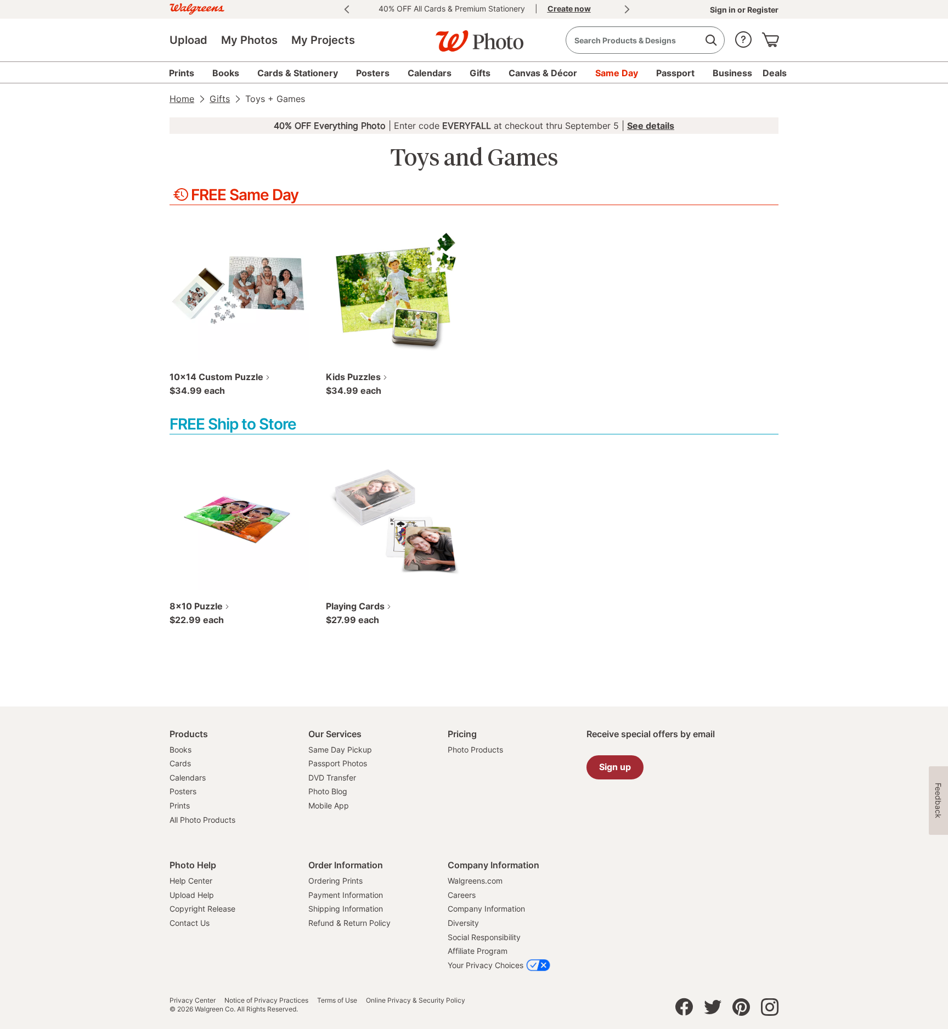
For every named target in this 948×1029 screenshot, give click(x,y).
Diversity (463, 923)
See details (650, 125)
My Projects (323, 40)
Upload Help (192, 895)
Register (762, 9)
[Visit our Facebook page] (684, 1009)
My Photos (249, 40)
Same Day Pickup (340, 749)
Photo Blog (327, 791)
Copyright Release (202, 908)
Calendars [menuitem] (430, 72)
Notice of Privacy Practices (266, 1000)
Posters (183, 791)
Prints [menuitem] (181, 72)
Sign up (615, 766)
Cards (180, 763)
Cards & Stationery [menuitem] (297, 72)
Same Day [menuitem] (616, 72)
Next (627, 9)
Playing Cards (355, 606)
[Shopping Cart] (770, 37)
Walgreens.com (475, 880)
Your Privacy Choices (485, 965)
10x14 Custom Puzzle (216, 376)
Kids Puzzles (353, 376)
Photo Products (475, 749)
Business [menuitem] (732, 72)
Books (180, 749)
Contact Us (190, 923)
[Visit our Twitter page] (712, 1009)
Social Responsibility (484, 937)
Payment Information (345, 895)
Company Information (486, 908)
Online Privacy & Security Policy (415, 1000)
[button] (743, 37)
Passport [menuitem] (675, 72)
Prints (180, 805)
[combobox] (645, 40)
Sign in (723, 9)
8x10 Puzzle (196, 606)
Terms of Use (337, 1000)
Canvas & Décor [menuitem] (543, 72)
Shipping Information (345, 908)
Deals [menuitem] (775, 72)
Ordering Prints (335, 880)
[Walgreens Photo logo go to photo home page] (474, 36)
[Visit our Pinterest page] (741, 1009)
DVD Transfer (332, 777)
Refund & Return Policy (349, 923)
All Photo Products (202, 819)
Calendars (188, 777)
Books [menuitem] (225, 72)
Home (182, 98)
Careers (462, 895)
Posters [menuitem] (373, 72)
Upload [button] (188, 40)
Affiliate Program (477, 951)
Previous (347, 9)
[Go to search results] (710, 40)
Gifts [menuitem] (480, 72)
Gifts (220, 98)
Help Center (191, 880)
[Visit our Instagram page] (769, 1009)
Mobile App (328, 805)
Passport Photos (337, 763)
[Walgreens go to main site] (197, 7)
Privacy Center (193, 1000)
